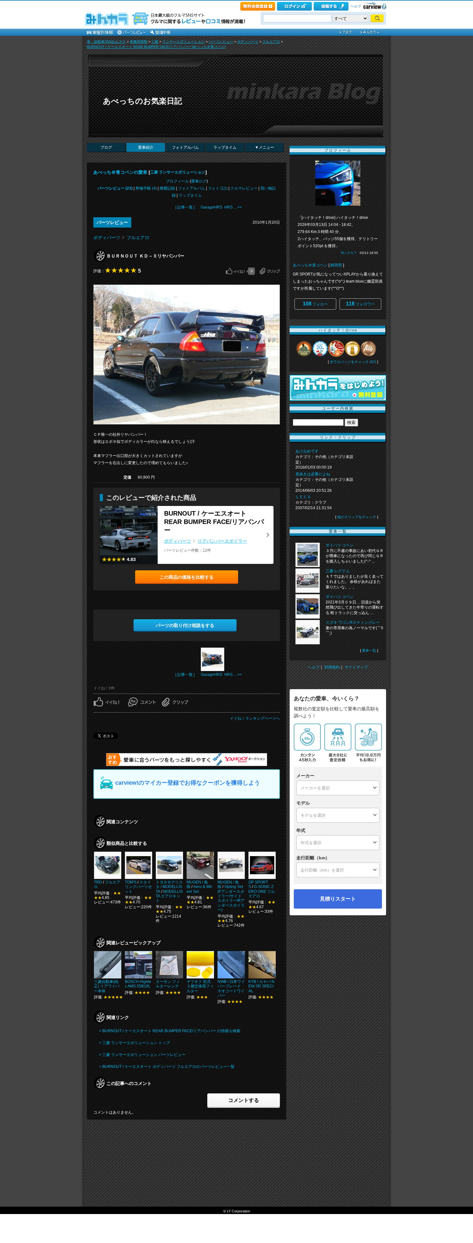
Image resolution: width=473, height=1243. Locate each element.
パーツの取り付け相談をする (185, 625)
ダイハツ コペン (340, 545)
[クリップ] (270, 271)
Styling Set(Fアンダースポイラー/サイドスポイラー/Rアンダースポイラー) (231, 898)
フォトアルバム (185, 147)
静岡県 (336, 265)
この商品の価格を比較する (187, 577)
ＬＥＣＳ (303, 497)
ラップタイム (224, 147)
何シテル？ (349, 253)
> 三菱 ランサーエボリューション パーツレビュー (142, 1054)
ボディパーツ (247, 41)
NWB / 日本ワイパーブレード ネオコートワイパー (231, 988)
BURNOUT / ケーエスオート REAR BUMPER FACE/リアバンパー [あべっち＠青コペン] (156, 47)
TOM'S (130, 882)
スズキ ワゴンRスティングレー (353, 622)
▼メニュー (264, 147)
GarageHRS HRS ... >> (221, 207)
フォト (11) (217, 188)
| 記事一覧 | (185, 207)
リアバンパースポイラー (222, 541)
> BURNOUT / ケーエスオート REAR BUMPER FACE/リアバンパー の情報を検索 (169, 1031)
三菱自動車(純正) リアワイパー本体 (106, 986)
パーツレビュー (221, 41)
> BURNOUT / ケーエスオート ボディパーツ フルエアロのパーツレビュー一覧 (167, 1066)
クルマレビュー (243, 188)
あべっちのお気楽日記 (142, 101)
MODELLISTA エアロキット (169, 896)
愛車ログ (199, 181)
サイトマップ (356, 667)
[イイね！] (235, 271)
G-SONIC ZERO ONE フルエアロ (261, 891)
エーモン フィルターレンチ (168, 983)
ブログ (106, 147)
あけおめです (307, 451)
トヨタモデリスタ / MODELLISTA (169, 887)
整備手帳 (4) (146, 188)
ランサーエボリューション (183, 41)
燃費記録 (167, 188)
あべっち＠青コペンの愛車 (120, 172)
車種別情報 (138, 41)
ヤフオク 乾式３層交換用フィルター (200, 986)
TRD (98, 882)
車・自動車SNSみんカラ (106, 41)
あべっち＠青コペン (310, 265)
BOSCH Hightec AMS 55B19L (138, 983)
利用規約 (332, 667)
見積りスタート (338, 899)
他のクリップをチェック (356, 517)
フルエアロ (271, 41)
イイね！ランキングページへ (255, 718)
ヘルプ (355, 6)
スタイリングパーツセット (138, 887)
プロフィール (177, 181)
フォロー (315, 303)
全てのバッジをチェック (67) (353, 362)
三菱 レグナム (338, 571)
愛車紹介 (145, 147)
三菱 (154, 41)
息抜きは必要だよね (312, 474)
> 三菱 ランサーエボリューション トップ (134, 1043)
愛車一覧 (369, 650)
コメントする (243, 1100)
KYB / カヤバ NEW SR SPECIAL (261, 986)
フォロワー (360, 303)
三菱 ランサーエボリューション (177, 172)
